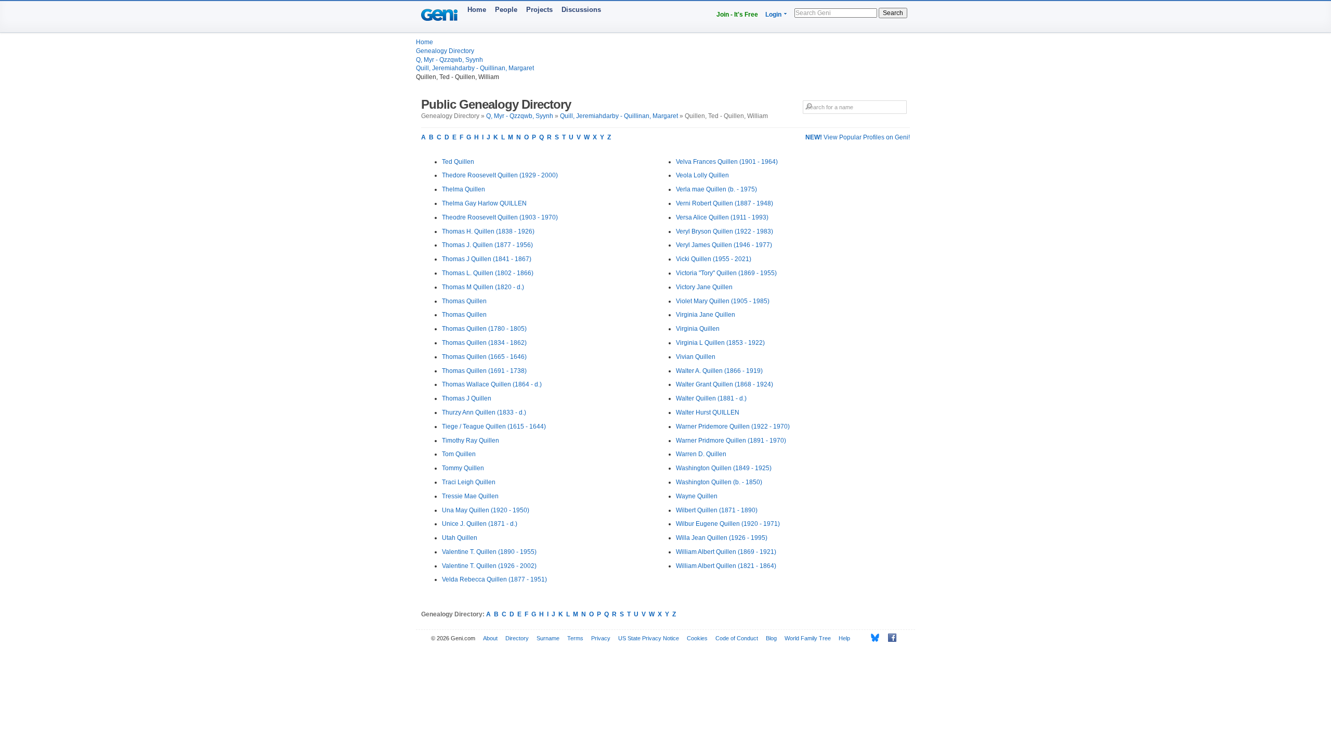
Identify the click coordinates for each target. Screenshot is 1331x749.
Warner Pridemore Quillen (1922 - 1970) (733, 426)
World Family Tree (808, 638)
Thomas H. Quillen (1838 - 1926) (488, 231)
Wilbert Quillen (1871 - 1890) (717, 510)
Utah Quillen (459, 537)
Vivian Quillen (695, 356)
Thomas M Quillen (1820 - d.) (483, 287)
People (506, 10)
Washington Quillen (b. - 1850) (719, 482)
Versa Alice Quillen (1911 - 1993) (722, 217)
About (490, 638)
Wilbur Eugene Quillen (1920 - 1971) (728, 523)
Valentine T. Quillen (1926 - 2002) (489, 566)
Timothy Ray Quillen (470, 440)
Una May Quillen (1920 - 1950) (485, 510)
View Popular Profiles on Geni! (857, 137)
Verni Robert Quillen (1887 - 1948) (724, 203)
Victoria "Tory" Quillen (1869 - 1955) (726, 273)
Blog (771, 638)
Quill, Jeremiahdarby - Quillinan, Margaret (475, 68)
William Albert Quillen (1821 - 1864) (726, 566)
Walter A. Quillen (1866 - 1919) (719, 370)
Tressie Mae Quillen (470, 496)
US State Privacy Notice (648, 638)
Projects (539, 10)
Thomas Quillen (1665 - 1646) (484, 356)
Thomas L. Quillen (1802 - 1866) (487, 273)
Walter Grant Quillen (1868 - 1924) (724, 384)
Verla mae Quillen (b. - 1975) (716, 189)
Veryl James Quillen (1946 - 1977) (724, 245)
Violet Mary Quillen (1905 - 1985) (722, 301)
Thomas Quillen (464, 301)
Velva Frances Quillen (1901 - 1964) (727, 161)
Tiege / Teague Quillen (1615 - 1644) (494, 426)
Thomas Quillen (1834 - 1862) (484, 342)
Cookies (697, 638)
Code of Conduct (736, 638)
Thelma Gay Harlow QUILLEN (484, 203)
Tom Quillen (459, 454)
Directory (517, 638)
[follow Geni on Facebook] (889, 638)
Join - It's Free (737, 14)
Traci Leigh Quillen (468, 482)
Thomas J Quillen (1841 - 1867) (486, 259)
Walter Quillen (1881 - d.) (711, 398)
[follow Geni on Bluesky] (872, 638)
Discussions (581, 10)
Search (893, 13)
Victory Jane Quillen (704, 287)
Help (844, 638)
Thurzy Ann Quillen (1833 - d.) (484, 412)
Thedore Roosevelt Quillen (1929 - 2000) (500, 175)
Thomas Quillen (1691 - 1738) (484, 370)
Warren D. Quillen (701, 454)
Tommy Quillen (463, 468)
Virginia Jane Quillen (705, 314)
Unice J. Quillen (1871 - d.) (479, 523)
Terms (575, 638)
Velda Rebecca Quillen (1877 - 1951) (494, 579)
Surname (548, 638)
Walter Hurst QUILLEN (707, 412)
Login (773, 14)
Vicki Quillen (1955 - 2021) (713, 259)
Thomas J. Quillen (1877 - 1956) (487, 245)
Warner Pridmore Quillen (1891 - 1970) (731, 440)
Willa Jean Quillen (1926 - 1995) (721, 537)
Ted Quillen (458, 161)
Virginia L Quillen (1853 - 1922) (720, 342)
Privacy (600, 638)
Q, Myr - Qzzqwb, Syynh (449, 59)
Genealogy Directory (445, 51)
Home (476, 10)
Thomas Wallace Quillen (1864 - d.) (492, 384)
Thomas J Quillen (466, 398)
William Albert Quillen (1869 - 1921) (726, 552)
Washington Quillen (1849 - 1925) (724, 468)
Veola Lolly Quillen (702, 175)
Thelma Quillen (463, 189)
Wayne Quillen (696, 496)
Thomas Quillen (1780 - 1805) (484, 328)
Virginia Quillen (698, 328)
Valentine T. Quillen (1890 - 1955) (489, 552)
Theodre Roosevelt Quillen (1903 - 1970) (500, 217)
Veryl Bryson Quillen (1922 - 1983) (724, 231)
